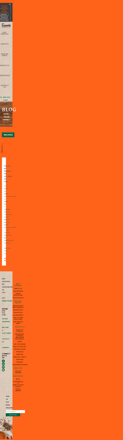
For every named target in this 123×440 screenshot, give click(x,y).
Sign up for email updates (7, 402)
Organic (19, 362)
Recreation (18, 310)
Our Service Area (18, 322)
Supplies (19, 359)
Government (18, 315)
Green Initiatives (18, 294)
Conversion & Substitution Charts (18, 384)
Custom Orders (18, 372)
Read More (6, 260)
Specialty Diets (19, 357)
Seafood (19, 354)
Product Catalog (19, 330)
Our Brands (18, 291)
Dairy (19, 341)
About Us (18, 288)
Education (18, 312)
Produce (19, 352)
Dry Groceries (20, 344)
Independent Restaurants (18, 306)
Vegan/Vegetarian (19, 365)
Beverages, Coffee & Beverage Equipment (19, 336)
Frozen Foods (20, 349)
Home (6, 114)
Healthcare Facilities (18, 318)
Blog (18, 379)
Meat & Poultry (19, 346)
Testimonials (18, 298)
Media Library (18, 390)
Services (5, 44)
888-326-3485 (6, 98)
